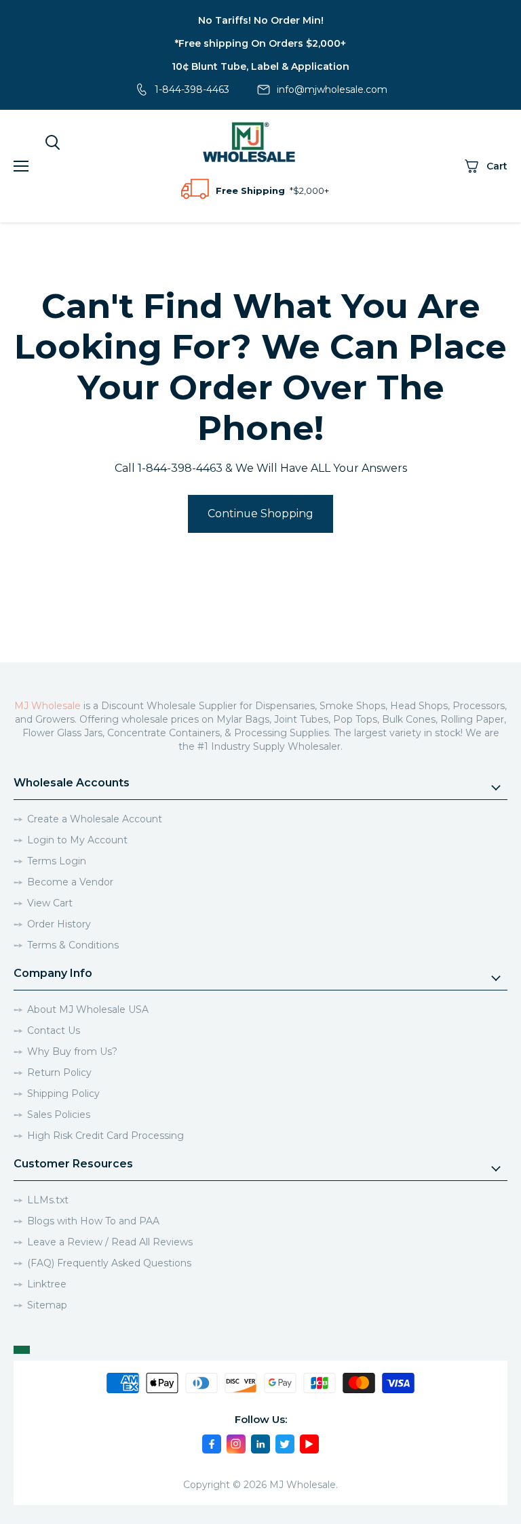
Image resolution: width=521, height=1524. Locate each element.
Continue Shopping (260, 513)
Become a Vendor (70, 882)
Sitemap (47, 1305)
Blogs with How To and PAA (93, 1221)
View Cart (50, 903)
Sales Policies (58, 1114)
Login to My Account (77, 840)
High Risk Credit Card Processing (105, 1135)
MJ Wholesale (47, 706)
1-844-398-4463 (192, 89)
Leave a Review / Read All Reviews (110, 1242)
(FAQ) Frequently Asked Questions (109, 1263)
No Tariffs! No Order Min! (261, 20)
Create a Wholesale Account (94, 819)
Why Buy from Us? (72, 1051)
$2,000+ (311, 190)
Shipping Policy (63, 1093)
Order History (59, 924)
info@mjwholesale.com (332, 89)
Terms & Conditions (73, 945)
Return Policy (59, 1072)
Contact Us (53, 1030)
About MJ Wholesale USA (88, 1009)
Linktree (46, 1284)
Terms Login (56, 861)
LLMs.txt (48, 1200)
